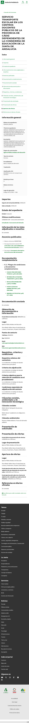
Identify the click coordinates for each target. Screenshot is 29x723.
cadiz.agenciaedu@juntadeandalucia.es (13, 343)
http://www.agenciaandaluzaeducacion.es (14, 348)
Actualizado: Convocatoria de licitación (13, 222)
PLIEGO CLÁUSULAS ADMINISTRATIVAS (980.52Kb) (13, 288)
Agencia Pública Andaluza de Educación (14, 152)
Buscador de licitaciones (10, 12)
